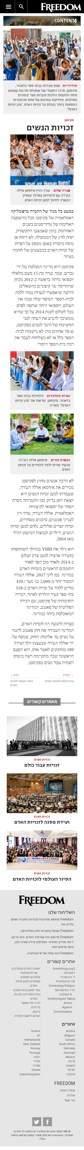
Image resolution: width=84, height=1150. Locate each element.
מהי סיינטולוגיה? (65, 981)
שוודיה (36, 1065)
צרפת (71, 1061)
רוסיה (37, 1057)
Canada (70, 1039)
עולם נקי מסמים (30, 977)
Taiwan (35, 1069)
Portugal (35, 1052)
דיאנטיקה (69, 972)
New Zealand (31, 1044)
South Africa (67, 1044)
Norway (35, 1048)
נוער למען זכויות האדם (26, 990)
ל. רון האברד (67, 977)
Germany (69, 1048)
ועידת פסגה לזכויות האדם (59, 681)
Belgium (70, 1035)
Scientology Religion (62, 985)
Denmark (69, 1052)
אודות (71, 1095)
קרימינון (35, 1007)
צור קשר (69, 1100)
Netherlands (32, 1039)
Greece (35, 1031)
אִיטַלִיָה (71, 1074)
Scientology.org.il (64, 968)
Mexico (70, 1057)
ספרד (36, 1061)
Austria (70, 1031)
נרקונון (36, 1011)
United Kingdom (29, 1074)
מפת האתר (67, 1090)
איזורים (68, 1024)
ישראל (71, 1069)
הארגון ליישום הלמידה (27, 1016)
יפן (38, 1035)
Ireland (70, 1065)
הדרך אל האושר (30, 1003)
